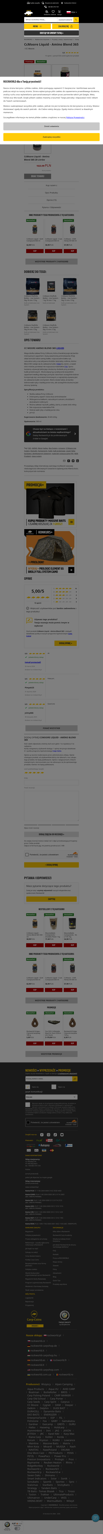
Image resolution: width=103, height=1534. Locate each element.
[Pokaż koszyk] (59, 11)
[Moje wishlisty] (53, 11)
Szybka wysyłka (35, 3)
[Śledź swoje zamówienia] (46, 11)
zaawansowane (65, 19)
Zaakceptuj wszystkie (51, 137)
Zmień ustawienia (51, 126)
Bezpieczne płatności (52, 3)
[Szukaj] (76, 19)
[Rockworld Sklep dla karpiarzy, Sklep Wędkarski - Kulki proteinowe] (28, 12)
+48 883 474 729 (53, 7)
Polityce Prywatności (75, 117)
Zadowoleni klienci (70, 3)
